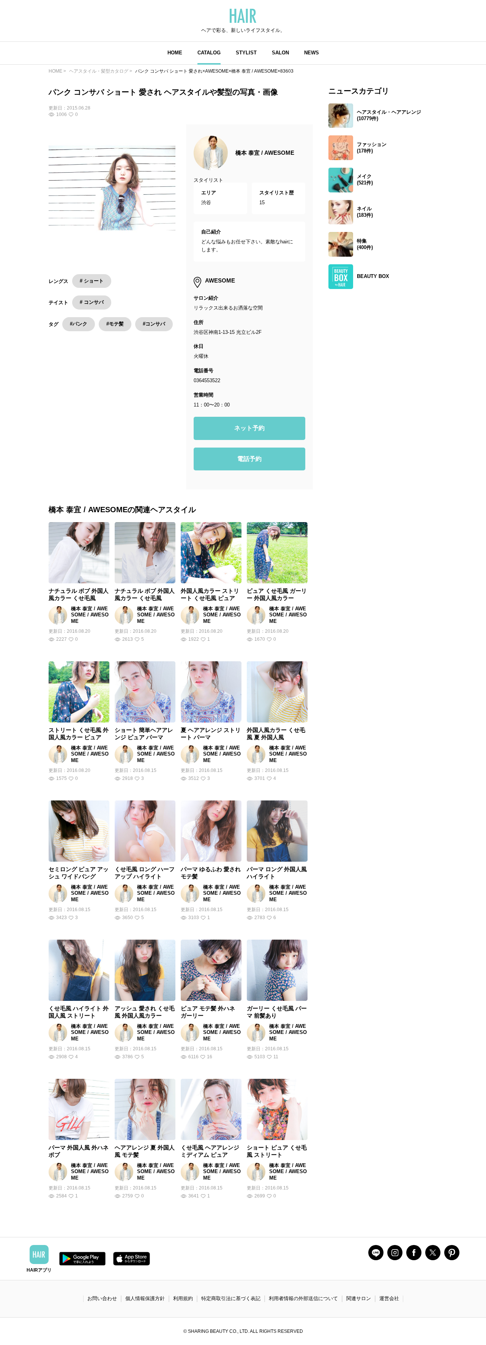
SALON (280, 53)
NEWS (311, 53)
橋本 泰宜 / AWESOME (264, 152)
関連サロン (358, 1298)
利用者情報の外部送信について (303, 1298)
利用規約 (183, 1298)
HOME (174, 53)
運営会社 (389, 1298)
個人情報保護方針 (145, 1298)
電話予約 (249, 459)
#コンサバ (154, 324)
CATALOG (209, 53)
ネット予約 (249, 428)
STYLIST (246, 53)
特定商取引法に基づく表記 (230, 1298)
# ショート (92, 281)
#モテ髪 (115, 324)
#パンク (78, 324)
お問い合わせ (102, 1298)
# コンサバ (92, 302)
